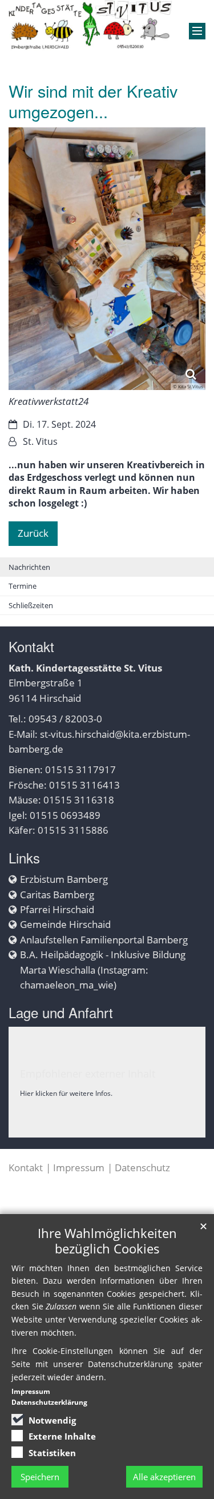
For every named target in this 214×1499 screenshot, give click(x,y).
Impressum (78, 1167)
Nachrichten (29, 567)
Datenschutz (142, 1167)
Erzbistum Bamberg (64, 879)
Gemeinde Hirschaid (65, 924)
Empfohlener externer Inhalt (87, 1073)
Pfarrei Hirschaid (57, 909)
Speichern (40, 1476)
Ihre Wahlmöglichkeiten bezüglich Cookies (107, 1240)
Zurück (33, 533)
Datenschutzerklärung (49, 1402)
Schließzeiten (31, 605)
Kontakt (26, 1167)
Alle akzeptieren (164, 1476)
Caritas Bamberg (57, 894)
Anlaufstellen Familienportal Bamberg (104, 939)
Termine (23, 586)
